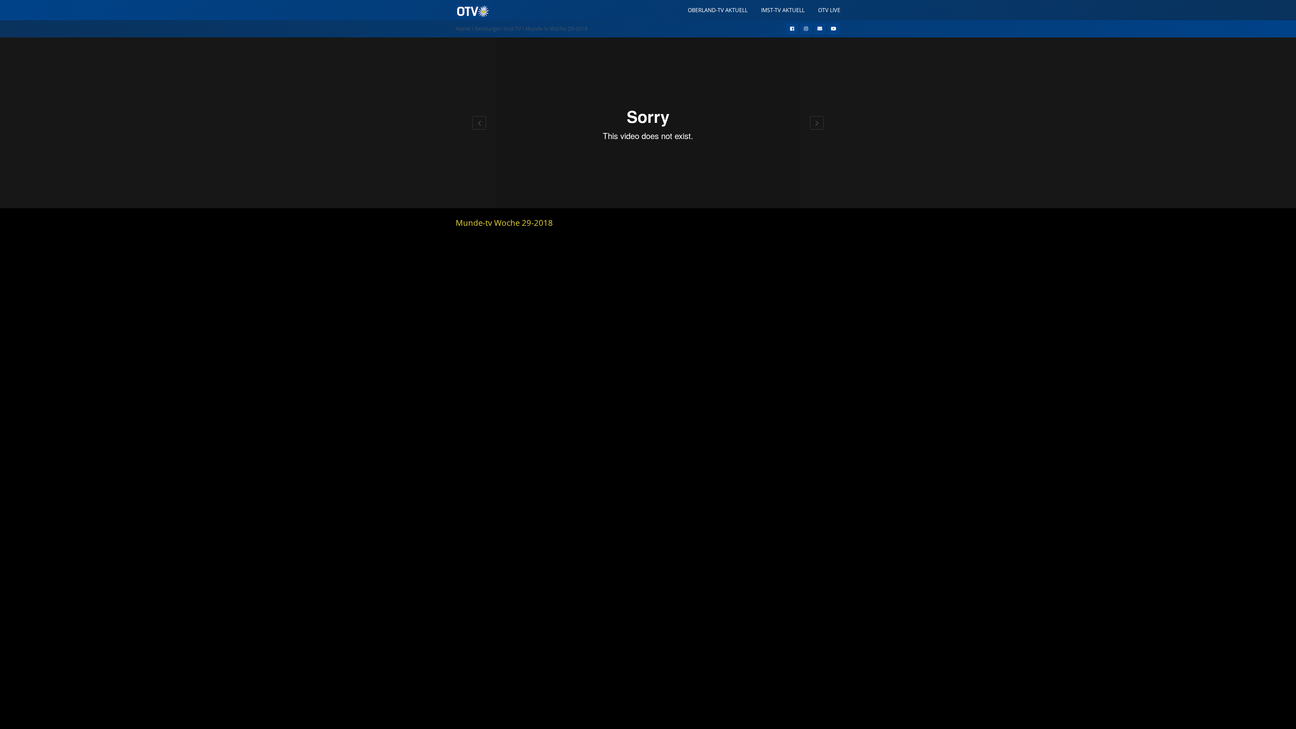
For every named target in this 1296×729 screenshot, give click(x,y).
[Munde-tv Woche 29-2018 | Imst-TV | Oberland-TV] (472, 11)
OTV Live (829, 10)
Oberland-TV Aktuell (718, 10)
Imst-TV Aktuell (783, 10)
